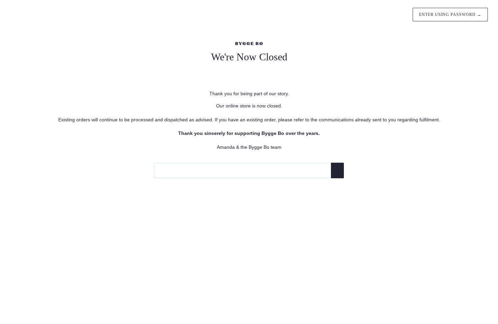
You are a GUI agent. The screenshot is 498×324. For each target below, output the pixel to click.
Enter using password (450, 14)
